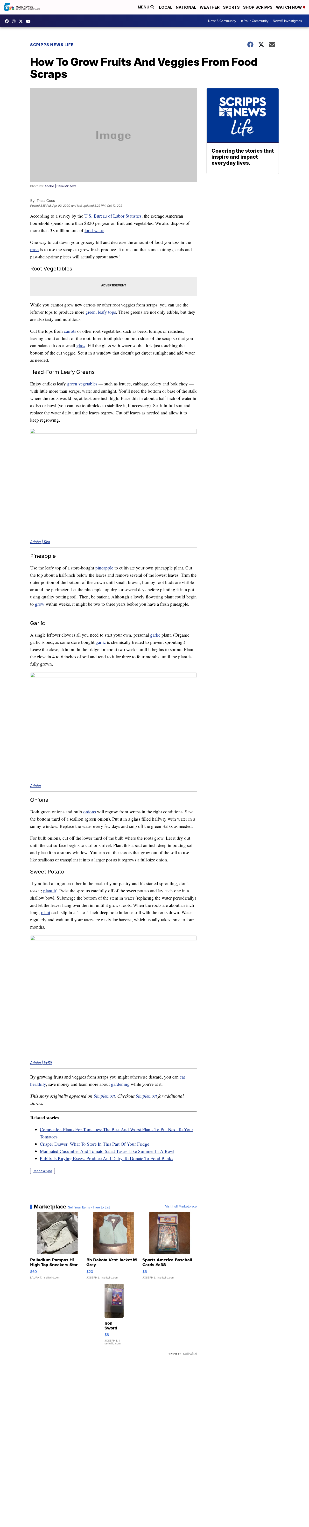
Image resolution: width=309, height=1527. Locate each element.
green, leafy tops (100, 312)
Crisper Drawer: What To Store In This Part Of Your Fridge (94, 1144)
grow (39, 604)
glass (80, 345)
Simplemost (104, 1096)
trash (34, 249)
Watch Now (289, 7)
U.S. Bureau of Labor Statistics (112, 216)
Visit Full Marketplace (181, 1206)
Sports (231, 7)
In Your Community (254, 20)
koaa (22, 21)
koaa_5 (15, 21)
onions (89, 812)
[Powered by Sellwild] (190, 1354)
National (186, 7)
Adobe (35, 786)
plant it (49, 891)
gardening (120, 1084)
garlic (155, 635)
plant (45, 912)
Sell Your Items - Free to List (89, 1207)
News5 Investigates (287, 20)
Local (165, 7)
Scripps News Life (52, 44)
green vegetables (82, 384)
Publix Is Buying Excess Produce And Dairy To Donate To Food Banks (106, 1158)
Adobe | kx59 (41, 1063)
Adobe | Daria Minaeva (60, 186)
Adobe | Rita (40, 542)
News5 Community (222, 20)
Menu (144, 7)
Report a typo (42, 1171)
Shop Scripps (258, 7)
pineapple (104, 568)
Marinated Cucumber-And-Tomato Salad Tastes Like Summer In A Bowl (107, 1151)
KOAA (8, 21)
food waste (94, 230)
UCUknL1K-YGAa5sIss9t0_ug (29, 21)
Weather (210, 7)
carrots (70, 331)
